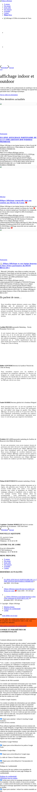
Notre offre (7, 563)
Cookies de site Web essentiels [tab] (9, 680)
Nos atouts (7, 561)
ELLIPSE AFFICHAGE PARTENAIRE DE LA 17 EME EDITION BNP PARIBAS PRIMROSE (18, 140)
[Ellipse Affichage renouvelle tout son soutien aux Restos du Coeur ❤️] (18, 167)
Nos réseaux (8, 564)
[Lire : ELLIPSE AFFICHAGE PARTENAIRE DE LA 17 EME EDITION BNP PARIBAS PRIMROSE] (5, 578)
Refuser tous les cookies (9, 778)
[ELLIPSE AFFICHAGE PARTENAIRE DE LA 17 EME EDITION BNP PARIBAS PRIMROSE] (18, 104)
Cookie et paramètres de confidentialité (14, 626)
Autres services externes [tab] (7, 722)
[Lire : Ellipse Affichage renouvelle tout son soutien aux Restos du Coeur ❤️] (5, 587)
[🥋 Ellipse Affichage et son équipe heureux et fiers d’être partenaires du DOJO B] (18, 230)
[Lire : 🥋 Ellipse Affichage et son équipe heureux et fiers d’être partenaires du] (5, 595)
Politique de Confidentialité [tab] (8, 766)
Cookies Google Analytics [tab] (8, 699)
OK (1, 626)
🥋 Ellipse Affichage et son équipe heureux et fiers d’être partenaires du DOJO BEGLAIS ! (18, 266)
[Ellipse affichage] (6, 1)
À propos (7, 559)
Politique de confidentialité (8, 776)
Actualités (7, 566)
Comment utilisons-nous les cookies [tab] (11, 640)
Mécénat (2, 197)
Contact (6, 568)
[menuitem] (20, 4)
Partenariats (3, 134)
